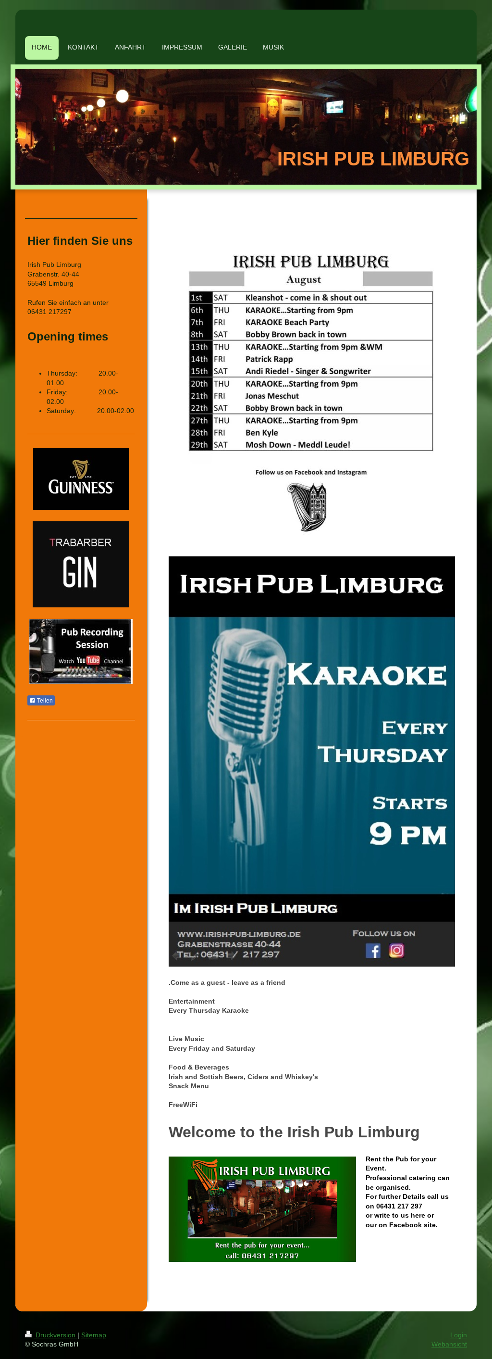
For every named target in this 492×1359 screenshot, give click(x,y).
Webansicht (449, 1344)
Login (458, 1335)
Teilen (44, 700)
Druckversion (55, 1335)
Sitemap (93, 1335)
